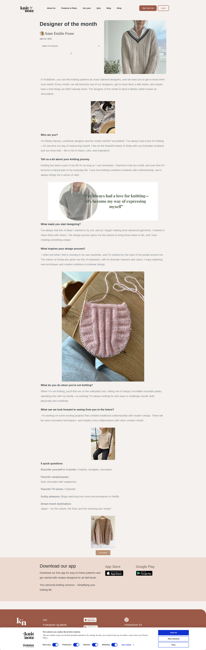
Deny (173, 645)
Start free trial (148, 8)
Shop (119, 8)
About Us (51, 8)
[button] (99, 46)
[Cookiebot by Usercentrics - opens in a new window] (28, 645)
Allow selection (173, 639)
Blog (109, 8)
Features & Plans (69, 8)
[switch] (76, 644)
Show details (126, 645)
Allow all (173, 633)
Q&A (99, 8)
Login (163, 8)
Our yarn (87, 8)
